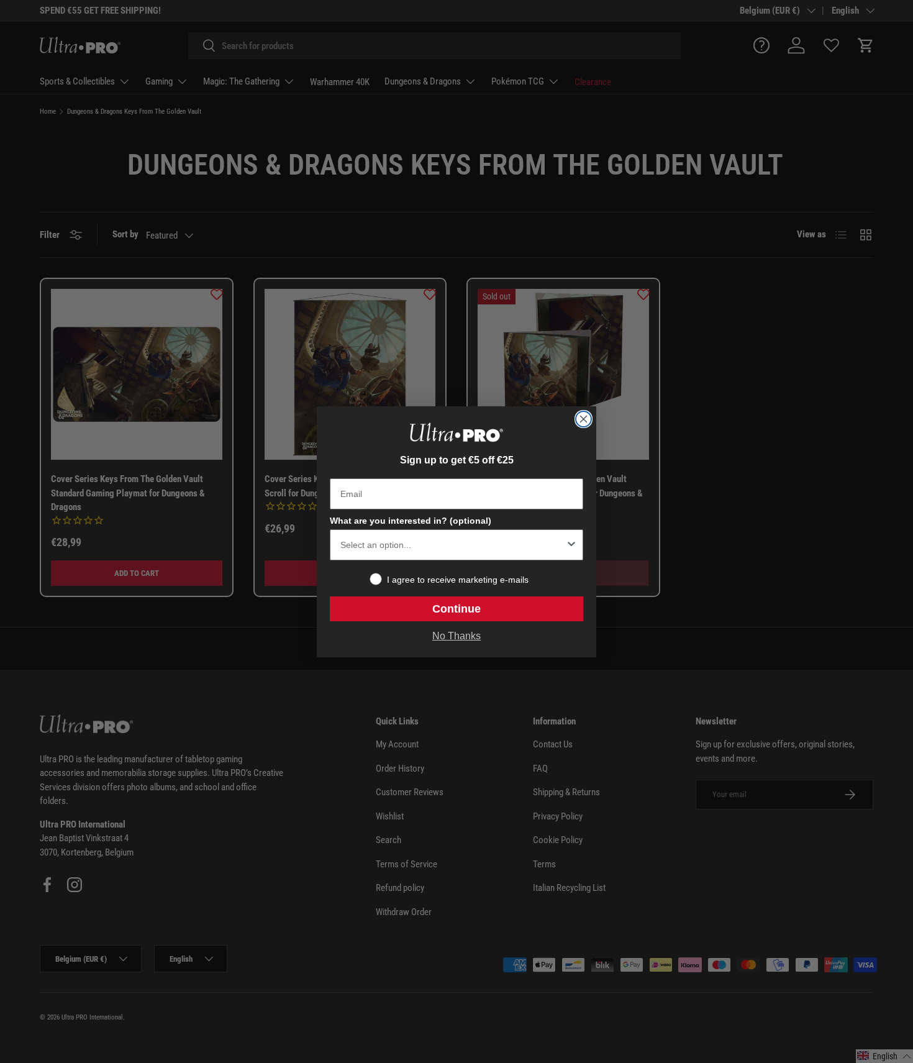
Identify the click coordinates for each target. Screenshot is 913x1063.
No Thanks (456, 636)
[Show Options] (571, 545)
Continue (456, 609)
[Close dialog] (583, 419)
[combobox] (452, 545)
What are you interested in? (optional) (410, 521)
